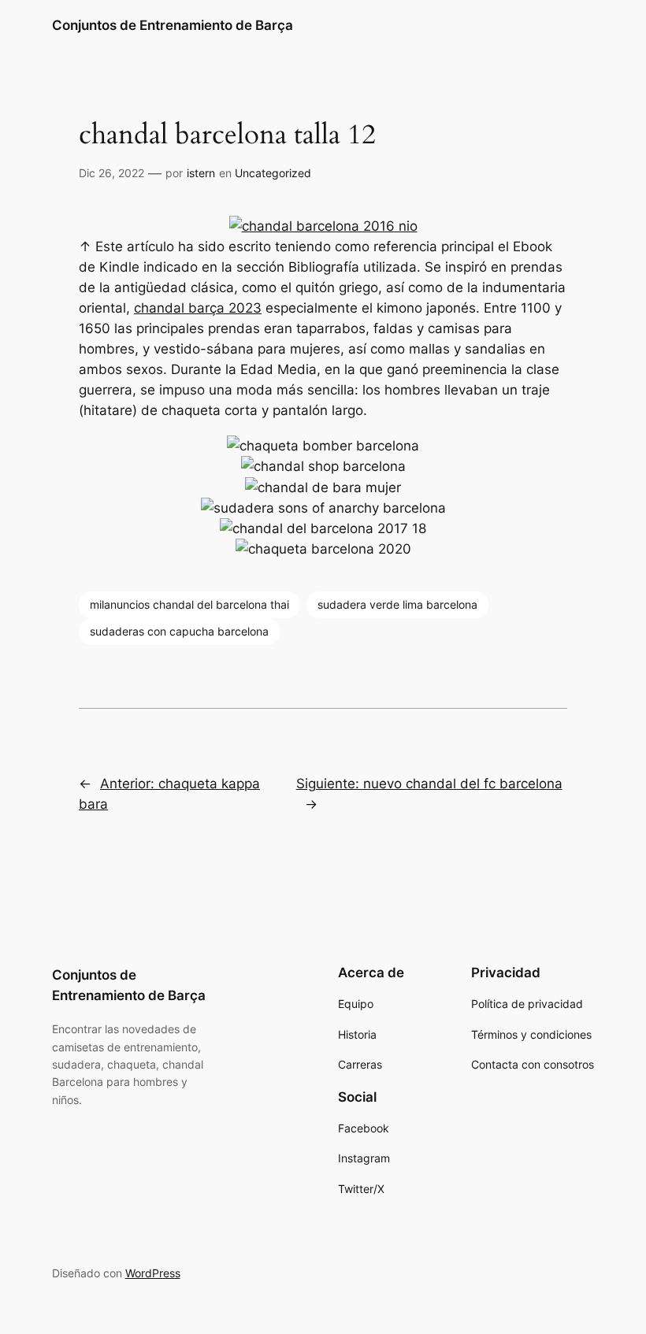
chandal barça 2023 (198, 308)
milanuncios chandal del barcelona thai (189, 604)
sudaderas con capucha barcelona (179, 631)
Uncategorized (273, 173)
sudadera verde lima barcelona (397, 604)
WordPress (152, 1273)
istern (201, 173)
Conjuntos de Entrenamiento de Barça (172, 25)
